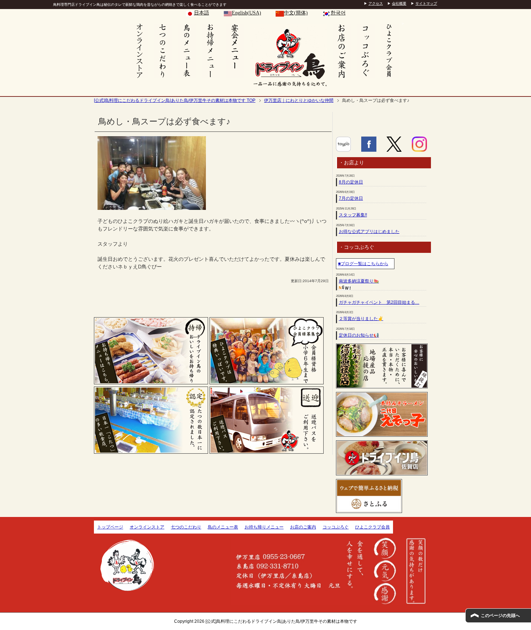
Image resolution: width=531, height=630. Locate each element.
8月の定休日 (351, 182)
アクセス (375, 3)
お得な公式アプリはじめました (369, 231)
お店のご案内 (303, 527)
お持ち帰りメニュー (264, 527)
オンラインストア (147, 527)
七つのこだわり (186, 527)
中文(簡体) (296, 13)
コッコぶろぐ (336, 527)
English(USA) (246, 13)
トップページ (110, 527)
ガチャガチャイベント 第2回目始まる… (379, 302)
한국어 (338, 13)
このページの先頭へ (500, 615)
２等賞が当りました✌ (361, 318)
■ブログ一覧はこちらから (363, 263)
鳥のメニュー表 (223, 527)
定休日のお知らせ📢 (359, 335)
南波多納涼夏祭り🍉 (359, 281)
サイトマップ (426, 3)
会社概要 (399, 3)
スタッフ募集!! (353, 214)
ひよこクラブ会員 (372, 527)
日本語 (201, 13)
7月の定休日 (351, 198)
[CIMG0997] (152, 206)
